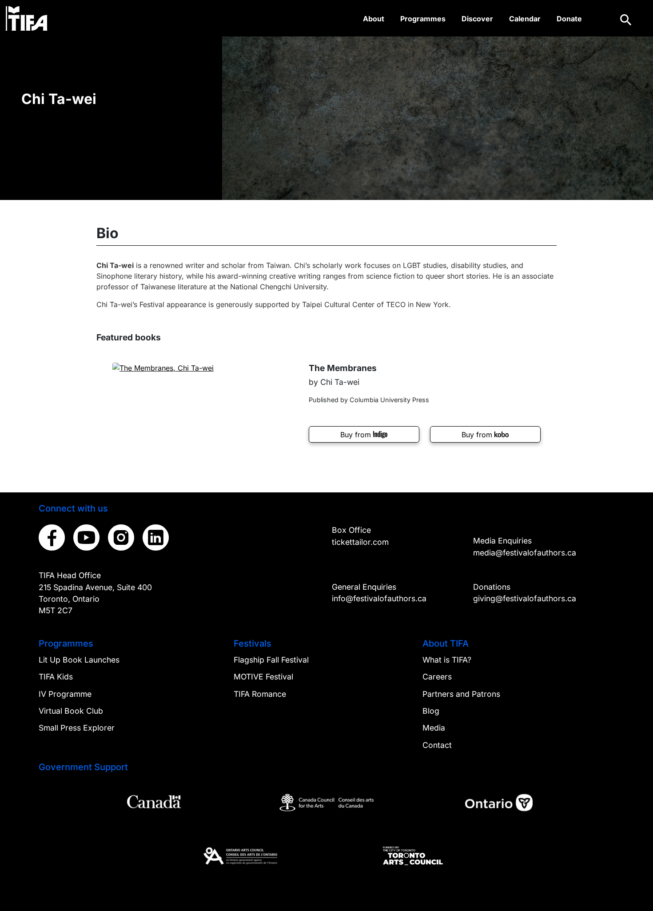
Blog (430, 710)
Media (433, 727)
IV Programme (65, 694)
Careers (437, 676)
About (373, 18)
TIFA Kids (56, 676)
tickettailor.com (360, 542)
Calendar (525, 18)
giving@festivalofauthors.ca (524, 598)
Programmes (423, 18)
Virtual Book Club (71, 710)
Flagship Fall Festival (271, 659)
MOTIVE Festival (263, 676)
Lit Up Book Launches (79, 659)
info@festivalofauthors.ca (379, 598)
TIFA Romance (260, 694)
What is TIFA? (446, 659)
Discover (477, 18)
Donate (569, 18)
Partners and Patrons (461, 694)
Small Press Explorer (77, 727)
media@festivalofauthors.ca (524, 552)
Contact (437, 745)
